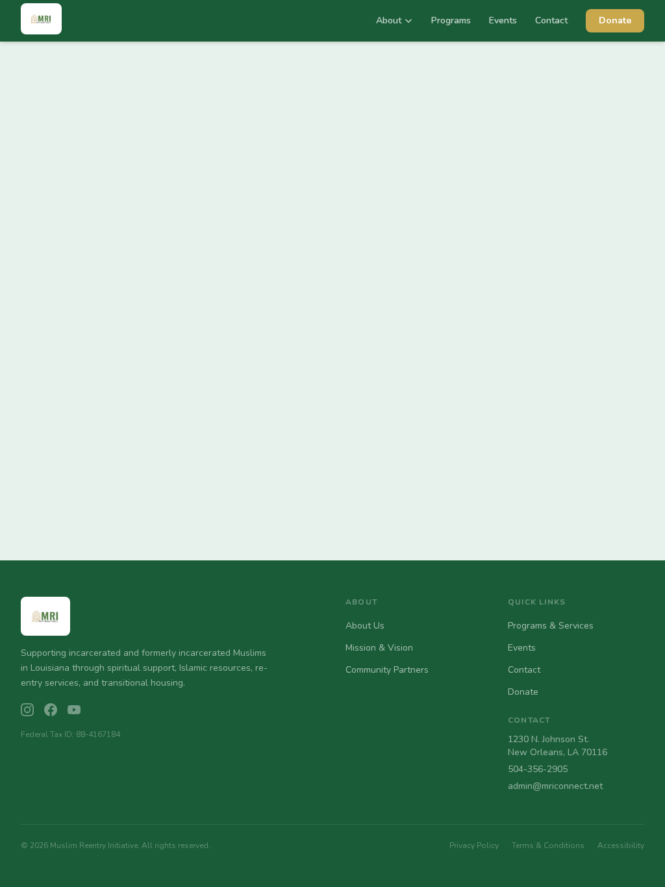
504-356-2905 (538, 769)
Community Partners (387, 670)
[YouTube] (74, 709)
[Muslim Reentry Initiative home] (41, 21)
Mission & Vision (379, 648)
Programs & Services (551, 625)
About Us (364, 625)
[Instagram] (27, 709)
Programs (451, 20)
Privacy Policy (474, 845)
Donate (615, 20)
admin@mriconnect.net (555, 786)
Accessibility (620, 845)
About (388, 20)
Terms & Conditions (548, 845)
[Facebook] (50, 709)
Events (503, 20)
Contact (551, 20)
